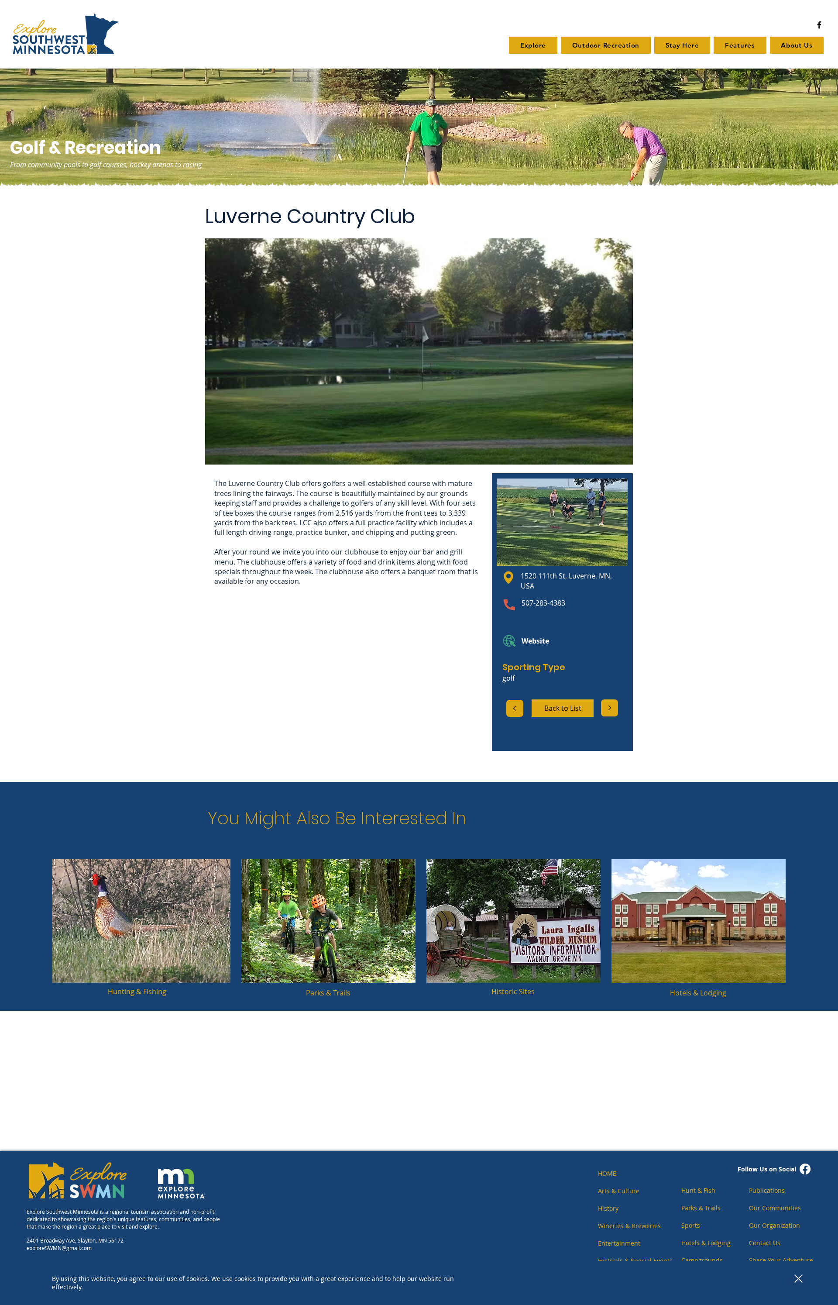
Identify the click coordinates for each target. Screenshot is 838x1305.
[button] (798, 1278)
